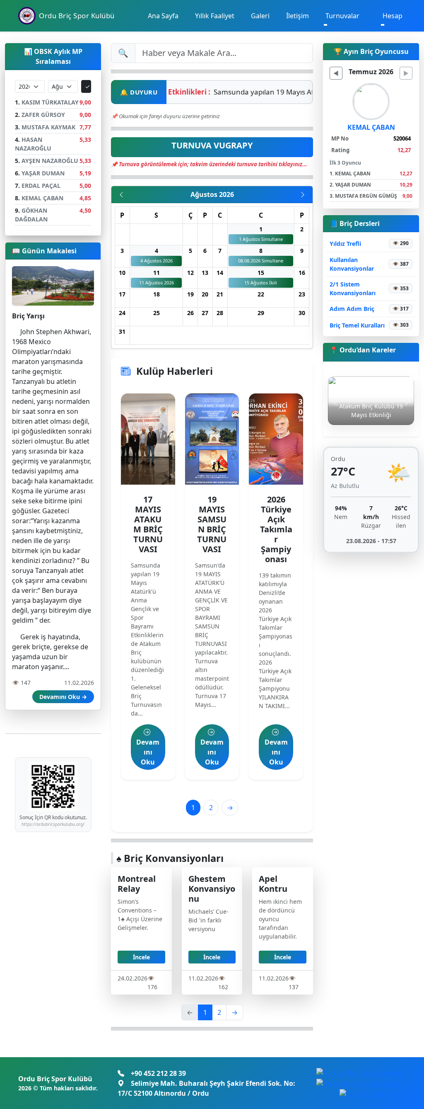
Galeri (260, 15)
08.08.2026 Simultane (260, 260)
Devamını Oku (147, 752)
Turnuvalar (342, 15)
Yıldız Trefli (345, 244)
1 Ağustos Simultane (261, 239)
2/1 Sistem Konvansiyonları (353, 288)
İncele (141, 957)
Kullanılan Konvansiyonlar (352, 264)
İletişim (297, 15)
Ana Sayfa (163, 15)
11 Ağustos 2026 (156, 282)
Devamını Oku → (63, 697)
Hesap (392, 15)
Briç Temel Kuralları (357, 325)
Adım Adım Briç (352, 309)
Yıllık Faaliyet (214, 15)
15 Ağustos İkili (260, 282)
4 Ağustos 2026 (156, 260)
